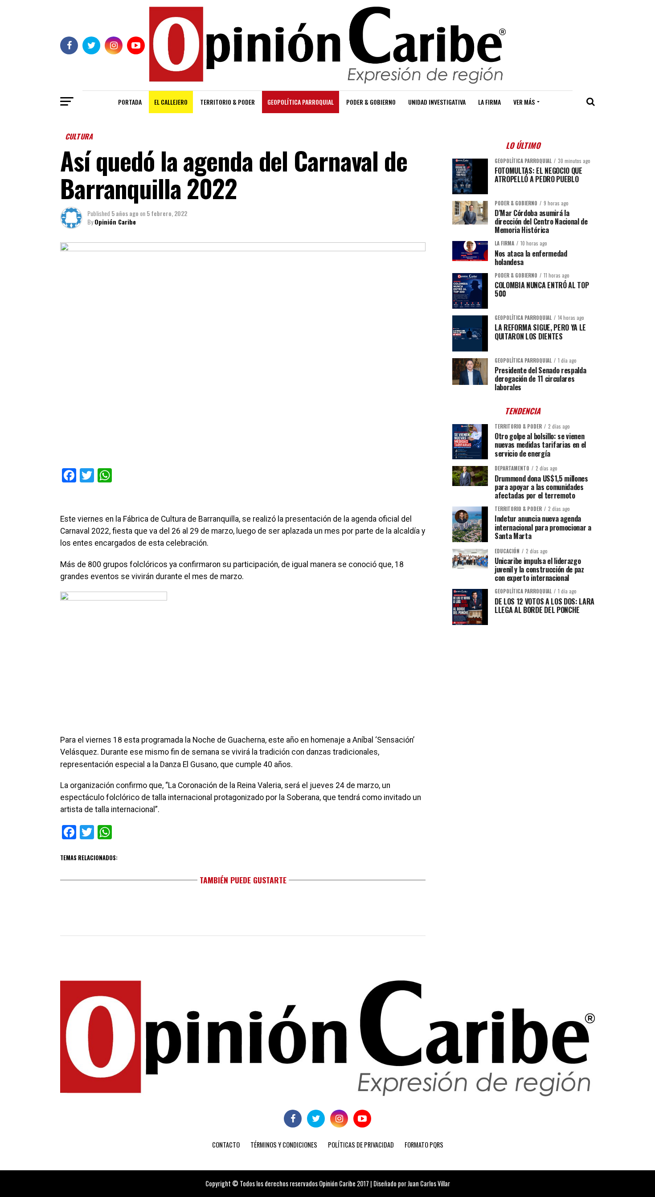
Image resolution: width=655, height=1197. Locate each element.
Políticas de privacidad (361, 1144)
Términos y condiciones (283, 1144)
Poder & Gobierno (371, 101)
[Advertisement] (523, 694)
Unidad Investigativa (437, 101)
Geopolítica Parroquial (300, 101)
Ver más (524, 101)
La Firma (489, 101)
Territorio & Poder (227, 101)
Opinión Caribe (115, 221)
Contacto (226, 1144)
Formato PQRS (424, 1144)
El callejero (171, 101)
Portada (130, 101)
